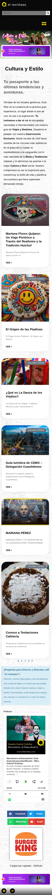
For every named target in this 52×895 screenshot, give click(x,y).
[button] (44, 24)
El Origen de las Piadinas (24, 329)
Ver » (9, 262)
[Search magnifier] (48, 13)
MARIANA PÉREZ (18, 533)
